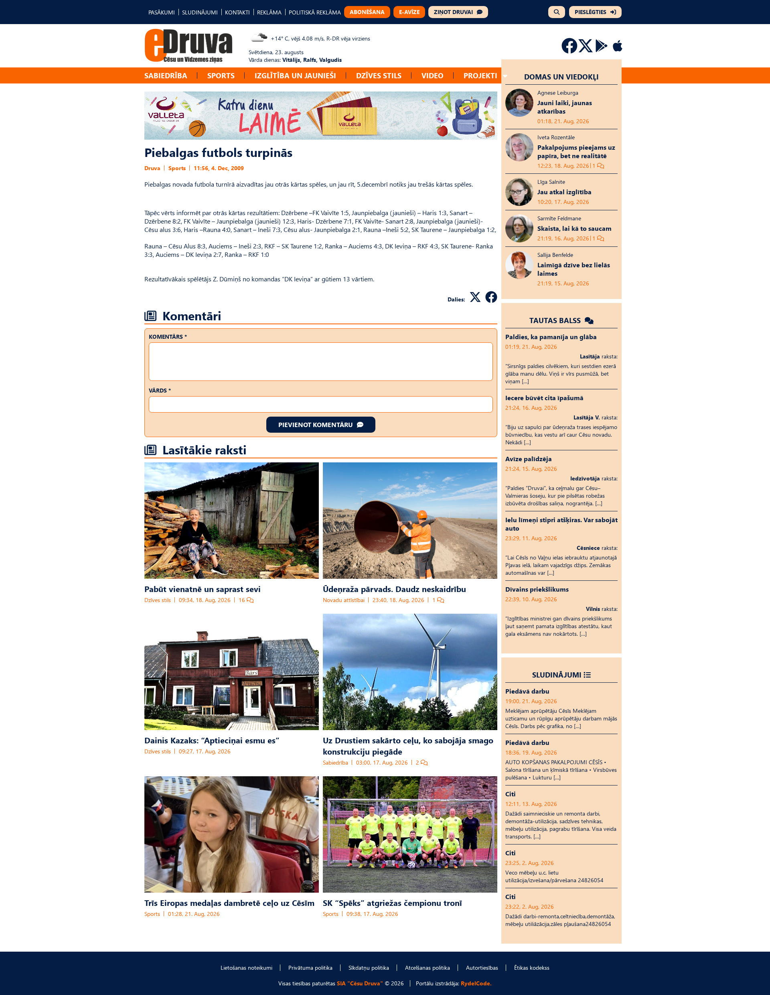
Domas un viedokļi (561, 76)
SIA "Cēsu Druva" (360, 983)
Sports (221, 75)
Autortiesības (482, 967)
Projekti (480, 75)
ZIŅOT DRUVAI (453, 12)
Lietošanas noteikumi (246, 967)
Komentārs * (168, 336)
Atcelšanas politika (427, 967)
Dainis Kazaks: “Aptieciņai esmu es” (212, 739)
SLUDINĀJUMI (200, 12)
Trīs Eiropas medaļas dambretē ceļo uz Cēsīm (229, 902)
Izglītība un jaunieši (295, 75)
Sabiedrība (165, 75)
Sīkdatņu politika (369, 967)
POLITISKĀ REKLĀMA (315, 12)
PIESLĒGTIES (590, 12)
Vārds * (160, 390)
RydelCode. (476, 983)
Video (432, 75)
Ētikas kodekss (531, 967)
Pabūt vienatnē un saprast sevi (202, 588)
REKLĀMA (269, 12)
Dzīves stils (378, 75)
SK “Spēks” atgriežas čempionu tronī (392, 902)
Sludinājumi (557, 674)
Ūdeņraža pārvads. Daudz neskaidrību (394, 588)
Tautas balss (556, 320)
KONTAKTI (237, 12)
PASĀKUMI (161, 12)
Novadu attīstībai (344, 600)
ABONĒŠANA (367, 12)
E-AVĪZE (409, 12)
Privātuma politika (310, 967)
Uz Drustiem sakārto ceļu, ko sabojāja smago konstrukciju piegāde (408, 745)
